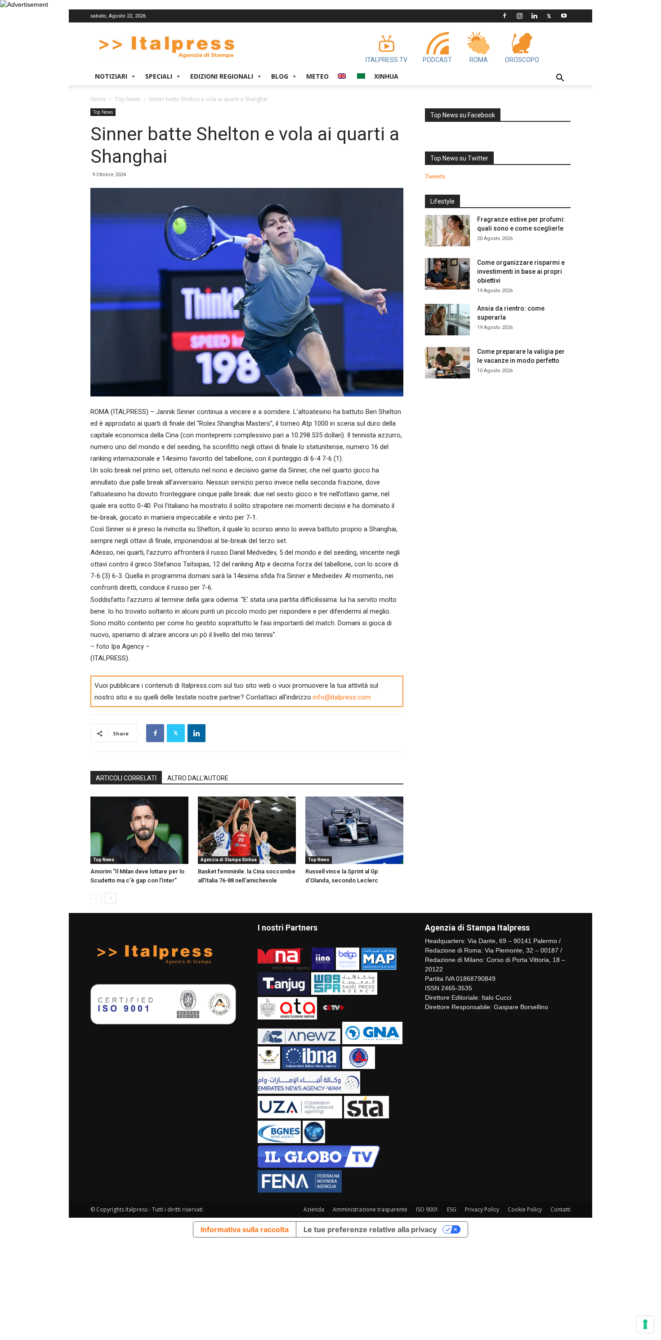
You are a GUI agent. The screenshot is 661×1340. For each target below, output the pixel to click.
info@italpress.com (342, 697)
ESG (451, 1209)
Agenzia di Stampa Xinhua (229, 859)
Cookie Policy (525, 1209)
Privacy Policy (482, 1209)
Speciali (158, 76)
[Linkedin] (534, 15)
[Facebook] (504, 15)
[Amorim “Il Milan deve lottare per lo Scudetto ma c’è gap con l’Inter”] (139, 830)
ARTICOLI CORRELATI (126, 778)
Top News (127, 99)
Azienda (314, 1209)
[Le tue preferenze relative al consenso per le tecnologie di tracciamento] (645, 1324)
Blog (279, 76)
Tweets (435, 176)
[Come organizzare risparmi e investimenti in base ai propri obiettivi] (447, 273)
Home (98, 99)
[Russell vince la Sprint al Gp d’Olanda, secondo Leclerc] (354, 830)
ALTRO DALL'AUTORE (197, 778)
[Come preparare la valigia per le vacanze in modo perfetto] (447, 362)
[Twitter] (549, 15)
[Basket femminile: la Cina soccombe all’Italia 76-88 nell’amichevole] (247, 830)
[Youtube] (564, 15)
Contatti (560, 1209)
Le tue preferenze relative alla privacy (370, 1229)
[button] (560, 79)
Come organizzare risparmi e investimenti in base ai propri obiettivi (521, 271)
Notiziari (111, 76)
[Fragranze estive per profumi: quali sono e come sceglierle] (447, 230)
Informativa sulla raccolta (245, 1229)
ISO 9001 (427, 1209)
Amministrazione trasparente (370, 1209)
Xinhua (386, 76)
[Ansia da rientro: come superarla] (447, 319)
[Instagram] (519, 15)
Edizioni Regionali (221, 76)
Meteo (317, 76)
